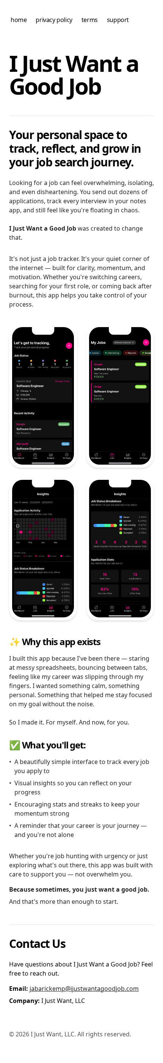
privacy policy (54, 20)
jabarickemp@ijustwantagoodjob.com (84, 988)
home (19, 20)
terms (90, 20)
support (118, 20)
